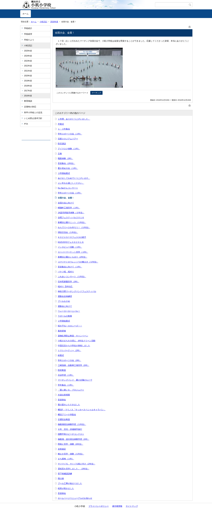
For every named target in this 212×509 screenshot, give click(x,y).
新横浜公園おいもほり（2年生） (72, 257)
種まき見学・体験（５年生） (71, 454)
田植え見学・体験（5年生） (70, 444)
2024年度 (28, 56)
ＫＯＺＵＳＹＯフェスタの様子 (72, 237)
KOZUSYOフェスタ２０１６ (71, 242)
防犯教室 (62, 370)
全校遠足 (62, 449)
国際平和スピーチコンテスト (71, 434)
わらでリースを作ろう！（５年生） (74, 227)
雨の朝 (61, 478)
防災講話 (62, 143)
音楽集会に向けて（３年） (70, 267)
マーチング (96, 93)
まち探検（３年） (66, 459)
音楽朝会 (62, 400)
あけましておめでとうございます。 (74, 178)
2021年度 (28, 71)
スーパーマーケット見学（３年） (73, 252)
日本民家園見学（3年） (68, 281)
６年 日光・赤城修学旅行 (70, 429)
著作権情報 (117, 506)
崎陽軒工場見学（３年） (69, 208)
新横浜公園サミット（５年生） (72, 222)
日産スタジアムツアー (68, 139)
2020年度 (28, 76)
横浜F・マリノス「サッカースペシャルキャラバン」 (82, 409)
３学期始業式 (64, 173)
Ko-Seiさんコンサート (68, 188)
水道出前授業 (64, 395)
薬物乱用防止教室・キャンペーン (73, 336)
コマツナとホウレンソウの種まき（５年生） (78, 262)
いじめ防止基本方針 (33, 118)
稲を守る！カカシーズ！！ (70, 326)
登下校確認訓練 (65, 473)
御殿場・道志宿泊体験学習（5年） (73, 439)
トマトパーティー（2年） (69, 350)
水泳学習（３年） (66, 375)
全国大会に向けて (66, 203)
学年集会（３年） (66, 385)
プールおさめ (64, 301)
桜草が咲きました (66, 488)
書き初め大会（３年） (68, 168)
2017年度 (28, 91)
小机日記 (43, 22)
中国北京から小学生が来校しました (74, 345)
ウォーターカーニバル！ (69, 311)
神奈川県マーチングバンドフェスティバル (77, 291)
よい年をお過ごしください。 (71, 183)
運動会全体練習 (65, 296)
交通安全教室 (64, 419)
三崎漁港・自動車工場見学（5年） (73, 365)
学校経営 (28, 34)
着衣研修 (62, 331)
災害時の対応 (30, 107)
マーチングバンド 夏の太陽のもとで (75, 380)
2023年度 (28, 61)
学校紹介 (28, 28)
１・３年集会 (64, 129)
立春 (60, 153)
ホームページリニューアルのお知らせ (75, 498)
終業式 (61, 355)
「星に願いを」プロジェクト (71, 390)
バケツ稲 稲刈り (66, 271)
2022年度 (28, 66)
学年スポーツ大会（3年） (69, 360)
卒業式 (61, 124)
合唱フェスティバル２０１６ (71, 217)
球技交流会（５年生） (68, 232)
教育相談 (28, 101)
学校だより (29, 40)
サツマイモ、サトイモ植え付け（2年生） (76, 464)
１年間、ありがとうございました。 (74, 119)
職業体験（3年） (65, 158)
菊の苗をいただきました (69, 404)
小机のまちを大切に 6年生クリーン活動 (76, 340)
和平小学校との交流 (33, 112)
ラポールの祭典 (65, 316)
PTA (26, 124)
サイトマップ (132, 506)
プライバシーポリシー (99, 506)
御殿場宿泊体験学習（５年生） (72, 424)
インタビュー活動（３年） (70, 247)
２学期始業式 (64, 321)
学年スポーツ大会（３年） (70, 134)
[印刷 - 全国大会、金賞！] (189, 26)
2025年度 (28, 51)
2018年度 (28, 86)
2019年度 (28, 81)
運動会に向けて (65, 306)
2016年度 (54, 22)
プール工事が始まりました (70, 483)
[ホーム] (87, 4)
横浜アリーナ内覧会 (67, 414)
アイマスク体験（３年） (69, 148)
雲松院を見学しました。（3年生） (73, 469)
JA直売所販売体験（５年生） (71, 212)
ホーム (25, 14)
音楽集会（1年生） (66, 163)
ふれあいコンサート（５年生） (72, 276)
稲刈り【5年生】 (65, 286)
